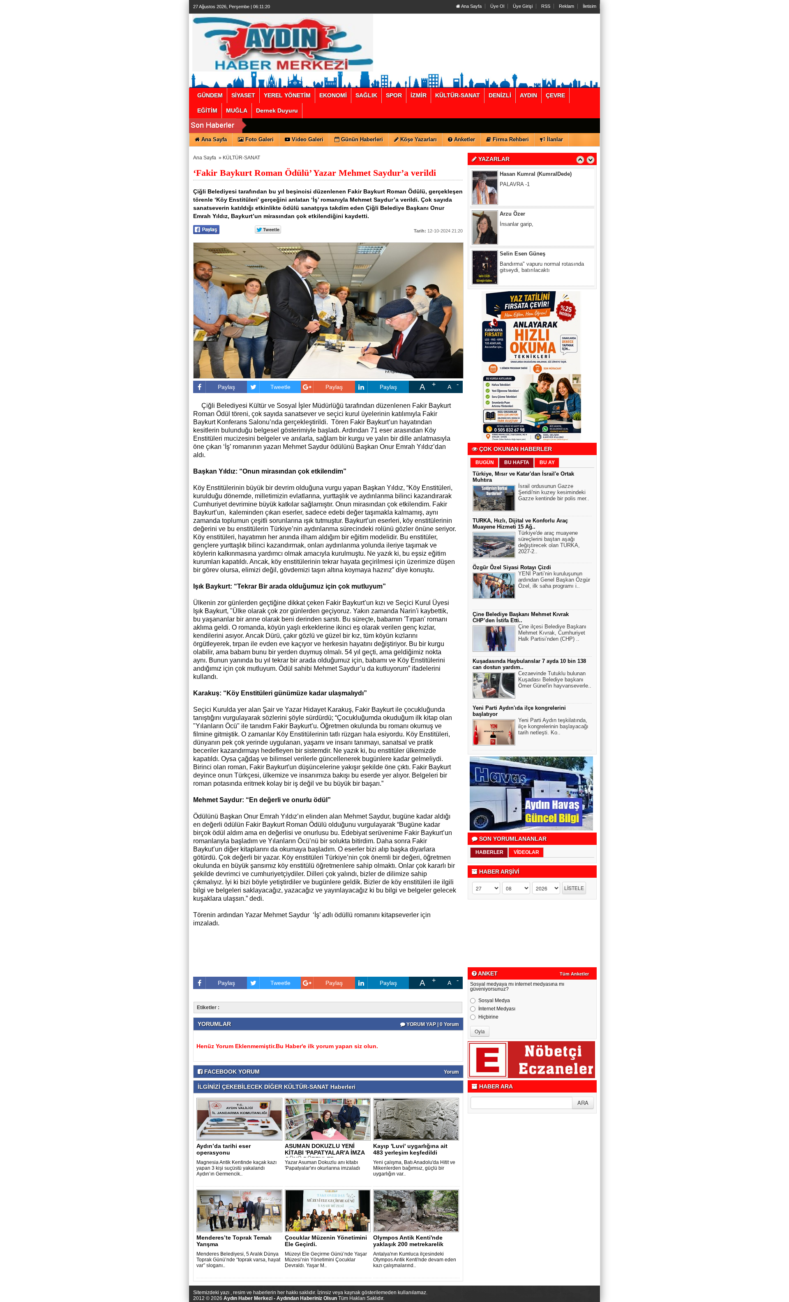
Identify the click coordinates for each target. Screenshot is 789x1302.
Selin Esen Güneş (522, 222)
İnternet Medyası (496, 1009)
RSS (545, 6)
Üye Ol (497, 6)
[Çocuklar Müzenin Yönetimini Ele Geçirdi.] (329, 1210)
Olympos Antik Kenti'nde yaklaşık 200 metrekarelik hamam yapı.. (408, 1244)
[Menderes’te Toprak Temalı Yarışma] (240, 1210)
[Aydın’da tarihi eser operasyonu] (240, 1118)
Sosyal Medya (494, 1000)
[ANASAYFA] (282, 42)
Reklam (566, 6)
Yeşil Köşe (513, 261)
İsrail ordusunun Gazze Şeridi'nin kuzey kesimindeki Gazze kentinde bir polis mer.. (553, 492)
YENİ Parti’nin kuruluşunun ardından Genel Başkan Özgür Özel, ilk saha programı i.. (554, 579)
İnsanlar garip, (516, 192)
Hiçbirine (488, 1017)
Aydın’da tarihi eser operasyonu (223, 1149)
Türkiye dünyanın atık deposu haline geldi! (543, 275)
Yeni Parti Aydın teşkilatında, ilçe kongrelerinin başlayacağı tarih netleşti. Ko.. (553, 726)
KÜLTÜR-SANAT (241, 158)
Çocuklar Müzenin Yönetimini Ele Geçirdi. (326, 1240)
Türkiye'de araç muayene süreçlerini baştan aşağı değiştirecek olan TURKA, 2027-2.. (549, 542)
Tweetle (280, 387)
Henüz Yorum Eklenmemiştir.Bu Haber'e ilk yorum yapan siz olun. (287, 1046)
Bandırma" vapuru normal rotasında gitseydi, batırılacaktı (542, 235)
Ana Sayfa (471, 6)
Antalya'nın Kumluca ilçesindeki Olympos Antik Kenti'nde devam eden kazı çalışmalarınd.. (414, 1259)
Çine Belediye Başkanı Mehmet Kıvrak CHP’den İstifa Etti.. (521, 617)
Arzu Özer (512, 182)
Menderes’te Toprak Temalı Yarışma (234, 1240)
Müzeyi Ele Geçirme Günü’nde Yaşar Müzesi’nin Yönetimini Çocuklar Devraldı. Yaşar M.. (326, 1259)
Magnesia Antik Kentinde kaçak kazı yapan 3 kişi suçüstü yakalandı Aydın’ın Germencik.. (236, 1168)
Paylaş (226, 387)
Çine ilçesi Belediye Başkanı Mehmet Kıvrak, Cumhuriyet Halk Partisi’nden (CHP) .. (552, 632)
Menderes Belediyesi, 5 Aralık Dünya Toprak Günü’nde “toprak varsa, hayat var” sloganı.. (238, 1259)
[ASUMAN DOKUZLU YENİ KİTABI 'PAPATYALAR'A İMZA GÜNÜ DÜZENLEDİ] (329, 1118)
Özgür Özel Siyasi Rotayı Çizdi (512, 567)
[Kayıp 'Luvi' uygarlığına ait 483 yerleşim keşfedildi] (417, 1118)
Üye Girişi (523, 6)
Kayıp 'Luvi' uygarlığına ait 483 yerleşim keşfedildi (410, 1149)
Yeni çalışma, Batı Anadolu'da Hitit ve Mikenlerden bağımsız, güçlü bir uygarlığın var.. (414, 1168)
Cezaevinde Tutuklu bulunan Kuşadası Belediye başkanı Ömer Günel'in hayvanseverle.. (554, 679)
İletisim (589, 6)
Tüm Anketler (574, 973)
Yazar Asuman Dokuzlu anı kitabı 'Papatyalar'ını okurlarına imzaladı (322, 1165)
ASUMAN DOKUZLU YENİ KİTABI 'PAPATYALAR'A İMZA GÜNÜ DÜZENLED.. (325, 1152)
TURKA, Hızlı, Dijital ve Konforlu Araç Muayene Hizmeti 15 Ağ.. (520, 524)
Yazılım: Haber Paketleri (550, 1295)
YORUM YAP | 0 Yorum (432, 1024)
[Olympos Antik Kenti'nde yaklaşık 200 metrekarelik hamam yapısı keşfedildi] (417, 1210)
